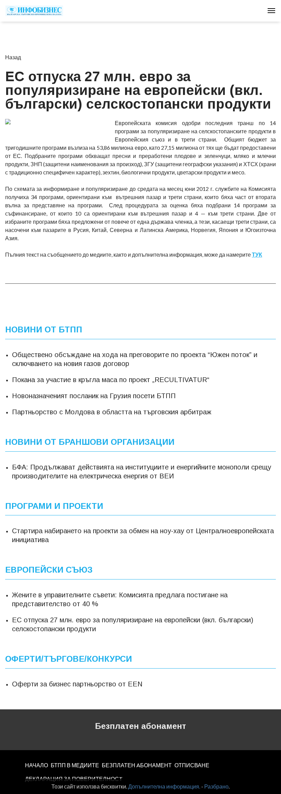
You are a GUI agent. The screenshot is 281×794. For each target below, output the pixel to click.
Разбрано (216, 786)
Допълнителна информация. (164, 786)
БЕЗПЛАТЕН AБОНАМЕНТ (137, 765)
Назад (13, 57)
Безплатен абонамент (140, 726)
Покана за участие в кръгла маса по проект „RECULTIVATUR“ (110, 379)
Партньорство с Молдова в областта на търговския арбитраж (111, 412)
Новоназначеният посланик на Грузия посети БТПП (94, 396)
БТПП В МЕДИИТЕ (75, 765)
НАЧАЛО (36, 765)
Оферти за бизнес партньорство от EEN (77, 684)
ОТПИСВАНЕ (191, 765)
